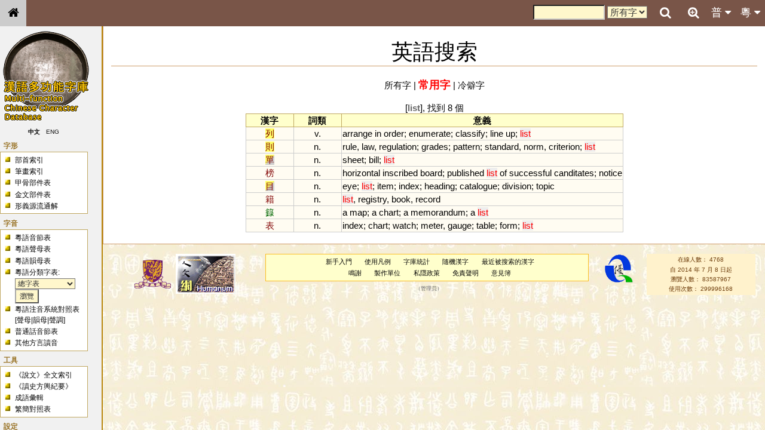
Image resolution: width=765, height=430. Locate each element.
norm (534, 147)
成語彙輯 (29, 398)
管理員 (429, 289)
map (358, 212)
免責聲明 (465, 273)
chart (389, 212)
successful (530, 173)
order (394, 133)
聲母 (24, 320)
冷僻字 (471, 85)
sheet (353, 160)
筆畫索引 (29, 171)
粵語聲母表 (33, 249)
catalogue (478, 186)
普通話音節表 (36, 331)
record (427, 199)
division (516, 186)
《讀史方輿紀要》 (43, 386)
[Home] (13, 13)
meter (432, 225)
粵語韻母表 (33, 261)
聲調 (56, 320)
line (496, 133)
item (385, 186)
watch (404, 225)
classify (470, 133)
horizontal (361, 173)
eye (349, 186)
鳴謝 (355, 273)
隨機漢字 (455, 261)
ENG (52, 131)
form (509, 225)
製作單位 (387, 273)
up (510, 133)
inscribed (400, 173)
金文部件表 (33, 195)
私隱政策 (427, 273)
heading (439, 186)
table (485, 225)
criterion (564, 147)
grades (434, 147)
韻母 (40, 320)
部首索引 (29, 160)
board (431, 173)
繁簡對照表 (33, 409)
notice (610, 173)
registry (372, 199)
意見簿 (501, 273)
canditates (574, 173)
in (378, 133)
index (409, 186)
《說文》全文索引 (43, 375)
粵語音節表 (33, 238)
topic (545, 186)
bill (374, 160)
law (368, 147)
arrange (357, 133)
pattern (466, 147)
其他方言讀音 (36, 343)
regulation (398, 147)
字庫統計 (416, 261)
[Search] (665, 13)
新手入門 (339, 261)
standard (502, 147)
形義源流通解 (36, 206)
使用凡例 (378, 261)
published (465, 173)
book (401, 199)
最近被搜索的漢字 (508, 261)
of (503, 173)
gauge (460, 225)
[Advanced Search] (693, 12)
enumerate (430, 133)
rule (349, 147)
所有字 (397, 85)
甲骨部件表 (33, 183)
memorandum (438, 212)
